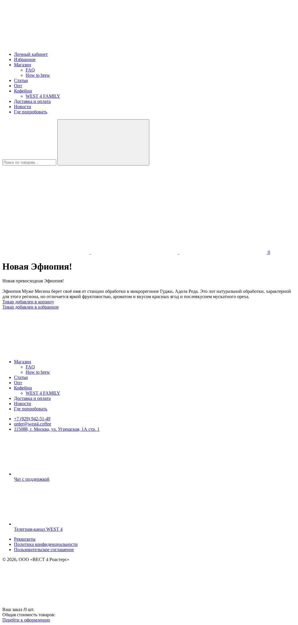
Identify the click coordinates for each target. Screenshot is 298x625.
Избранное (25, 59)
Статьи (21, 80)
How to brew (38, 75)
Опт (18, 85)
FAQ (30, 69)
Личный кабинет (31, 54)
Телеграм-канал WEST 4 (38, 529)
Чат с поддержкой (31, 479)
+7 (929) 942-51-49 (32, 418)
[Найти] (103, 142)
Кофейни (23, 90)
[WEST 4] (46, 44)
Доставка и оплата (32, 101)
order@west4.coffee (32, 423)
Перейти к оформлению (26, 619)
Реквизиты (25, 539)
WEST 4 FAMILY (43, 96)
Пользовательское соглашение (44, 549)
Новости (22, 106)
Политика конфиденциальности (46, 544)
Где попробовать (30, 111)
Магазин (22, 64)
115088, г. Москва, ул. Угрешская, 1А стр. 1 (57, 429)
